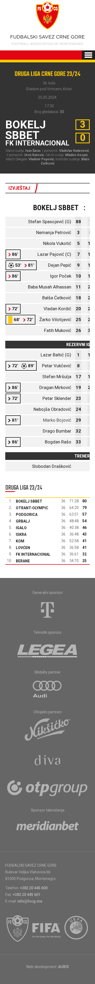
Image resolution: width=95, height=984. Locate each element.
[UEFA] (76, 928)
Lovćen (23, 548)
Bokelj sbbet (29, 501)
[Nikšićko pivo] (47, 729)
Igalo (21, 528)
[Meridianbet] (47, 827)
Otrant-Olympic (32, 508)
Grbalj (23, 521)
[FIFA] (46, 928)
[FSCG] (17, 928)
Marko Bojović (57, 420)
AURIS (63, 967)
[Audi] (47, 689)
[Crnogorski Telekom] (47, 610)
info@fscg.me (29, 901)
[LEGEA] (48, 649)
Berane (23, 561)
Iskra (21, 534)
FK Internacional (33, 554)
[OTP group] (47, 787)
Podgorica (26, 514)
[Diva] (47, 761)
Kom (20, 541)
